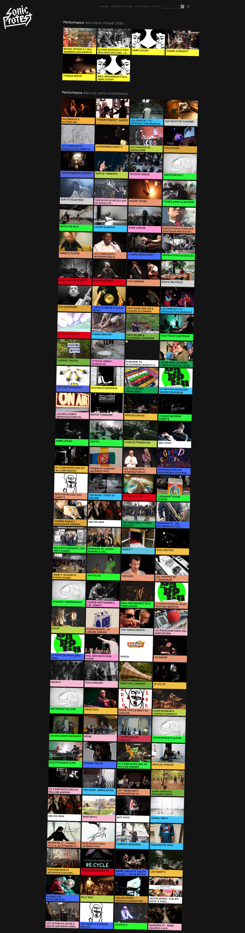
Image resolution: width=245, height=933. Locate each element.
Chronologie (141, 6)
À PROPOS (155, 6)
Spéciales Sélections (121, 6)
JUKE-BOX (104, 6)
